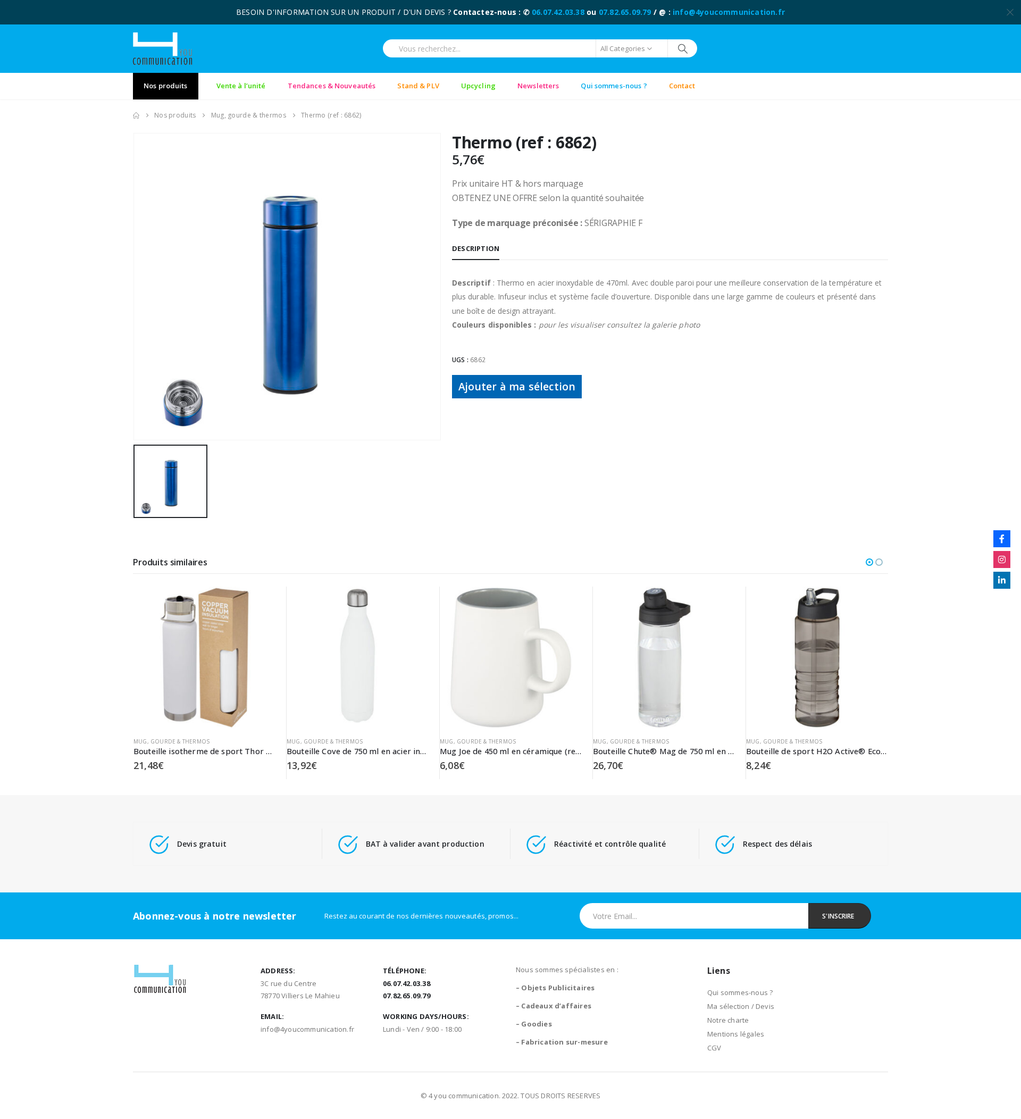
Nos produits (166, 85)
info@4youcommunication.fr (729, 12)
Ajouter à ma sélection (516, 386)
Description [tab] (475, 248)
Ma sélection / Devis (740, 1006)
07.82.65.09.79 (625, 12)
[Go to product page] (204, 658)
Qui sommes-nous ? (740, 992)
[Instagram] (1001, 559)
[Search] (682, 48)
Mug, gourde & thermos (171, 741)
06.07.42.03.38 (558, 12)
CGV (714, 1048)
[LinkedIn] (1001, 580)
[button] (869, 562)
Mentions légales (735, 1034)
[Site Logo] (162, 48)
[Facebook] (1001, 538)
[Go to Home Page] (136, 115)
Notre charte (728, 1020)
